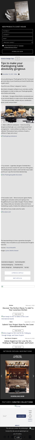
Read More (18, 314)
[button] (33, 376)
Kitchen (11, 305)
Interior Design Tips (7, 58)
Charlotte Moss (19, 264)
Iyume (7, 250)
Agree (18, 437)
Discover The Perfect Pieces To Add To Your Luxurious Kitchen (18, 309)
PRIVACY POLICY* (30, 420)
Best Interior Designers (11, 338)
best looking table (20, 262)
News (11, 322)
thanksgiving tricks (18, 267)
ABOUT (17, 425)
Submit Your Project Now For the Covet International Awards (18, 325)
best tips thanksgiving (7, 264)
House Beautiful (11, 247)
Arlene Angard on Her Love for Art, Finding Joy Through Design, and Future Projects (18, 343)
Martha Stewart (14, 250)
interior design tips (7, 267)
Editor (15, 74)
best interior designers (8, 262)
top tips (27, 267)
